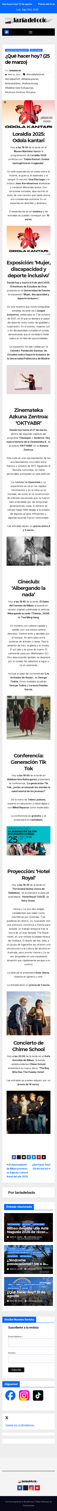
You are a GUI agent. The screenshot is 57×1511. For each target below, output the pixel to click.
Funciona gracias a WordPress (19, 1501)
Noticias (26, 1224)
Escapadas (13, 1256)
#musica (30, 92)
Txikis (18, 1285)
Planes (22, 1249)
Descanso (37, 1252)
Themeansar (28, 1505)
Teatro (25, 1288)
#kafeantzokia (30, 83)
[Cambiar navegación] (30, 32)
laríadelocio (15, 70)
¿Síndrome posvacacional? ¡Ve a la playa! (26, 1264)
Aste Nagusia (14, 1224)
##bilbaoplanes (29, 79)
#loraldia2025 (12, 79)
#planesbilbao (13, 83)
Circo (10, 1285)
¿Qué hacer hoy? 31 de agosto (26, 1294)
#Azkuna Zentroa (15, 92)
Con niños (12, 1249)
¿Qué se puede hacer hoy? (17, 50)
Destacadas (36, 50)
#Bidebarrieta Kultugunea (19, 87)
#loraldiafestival (35, 74)
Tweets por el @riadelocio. (20, 1425)
